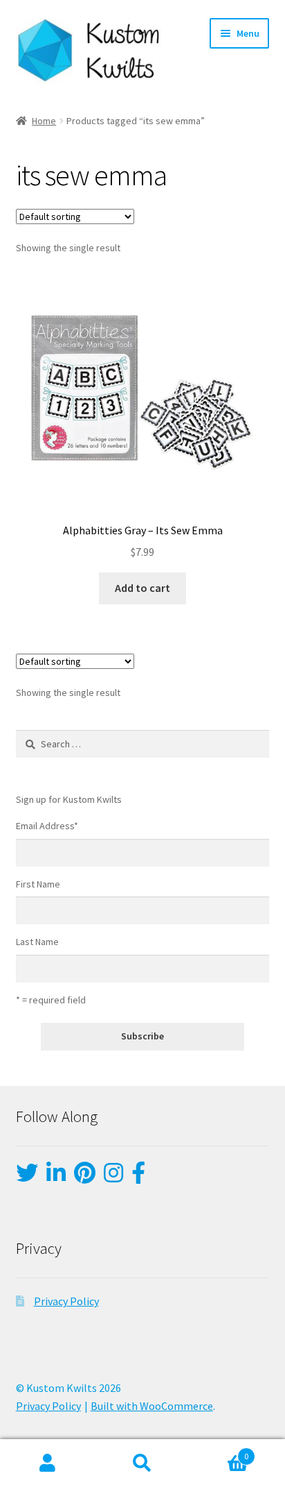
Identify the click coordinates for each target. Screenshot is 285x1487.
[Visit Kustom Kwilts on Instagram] (113, 1177)
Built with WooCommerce (152, 1406)
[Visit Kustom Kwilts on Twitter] (27, 1177)
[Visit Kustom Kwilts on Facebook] (138, 1177)
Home (44, 120)
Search (142, 1463)
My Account (47, 1463)
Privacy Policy (66, 1301)
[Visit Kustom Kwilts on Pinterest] (84, 1177)
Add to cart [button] (142, 588)
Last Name (37, 941)
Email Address (47, 825)
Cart (219, 1451)
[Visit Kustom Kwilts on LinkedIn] (56, 1177)
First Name (38, 884)
